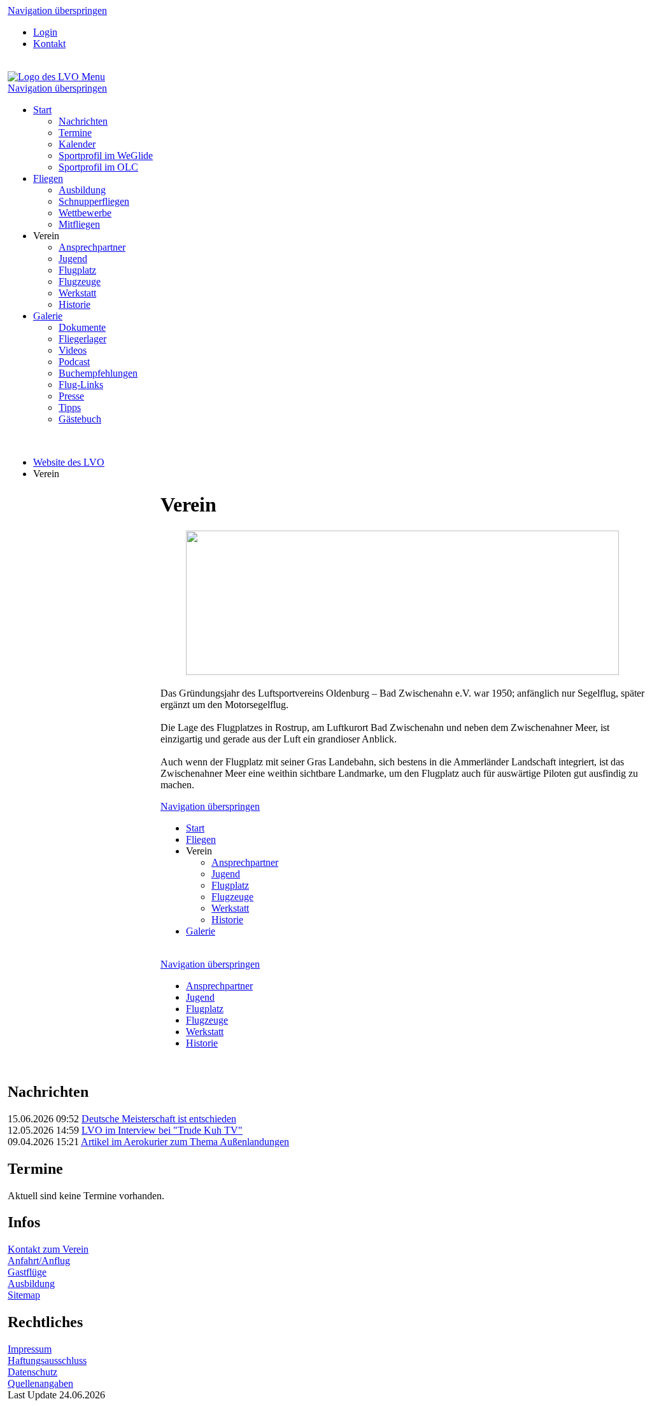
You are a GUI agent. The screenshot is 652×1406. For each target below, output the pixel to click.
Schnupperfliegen (94, 201)
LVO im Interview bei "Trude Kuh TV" (162, 1130)
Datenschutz (32, 1372)
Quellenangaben (40, 1383)
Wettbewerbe (85, 212)
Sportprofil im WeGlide (106, 155)
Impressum (30, 1349)
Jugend (73, 258)
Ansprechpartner (92, 247)
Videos (73, 350)
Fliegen (48, 178)
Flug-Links (81, 384)
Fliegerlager (82, 338)
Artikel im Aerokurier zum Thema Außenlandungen (185, 1141)
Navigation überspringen (57, 10)
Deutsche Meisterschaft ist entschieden (159, 1118)
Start (42, 109)
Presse (71, 396)
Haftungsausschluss (47, 1360)
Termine (75, 132)
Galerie (47, 315)
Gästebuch (80, 419)
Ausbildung (82, 189)
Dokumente (82, 327)
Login (45, 32)
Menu (93, 76)
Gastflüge (27, 1272)
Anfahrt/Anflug (39, 1260)
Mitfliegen (79, 224)
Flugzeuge (80, 281)
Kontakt (49, 43)
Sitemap (24, 1295)
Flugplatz (77, 270)
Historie (74, 304)
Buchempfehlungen (98, 373)
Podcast (74, 361)
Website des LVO (68, 462)
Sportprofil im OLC (98, 167)
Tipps (70, 407)
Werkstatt (77, 293)
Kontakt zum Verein (48, 1249)
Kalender (77, 144)
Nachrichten (83, 121)
